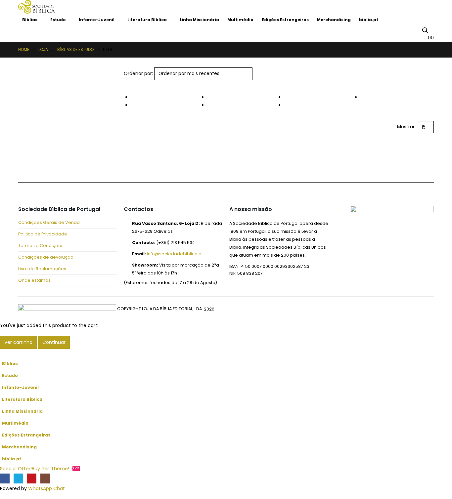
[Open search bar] (425, 30)
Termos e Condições (41, 245)
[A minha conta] (431, 29)
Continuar (54, 342)
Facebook (25, 164)
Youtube (57, 164)
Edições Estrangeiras (285, 19)
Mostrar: (406, 126)
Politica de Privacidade (42, 234)
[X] (18, 478)
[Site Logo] (36, 7)
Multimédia (240, 19)
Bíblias (29, 19)
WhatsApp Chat (46, 488)
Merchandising (334, 19)
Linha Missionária (199, 19)
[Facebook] (5, 478)
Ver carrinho (18, 342)
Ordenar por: (138, 73)
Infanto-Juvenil (96, 19)
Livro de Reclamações (42, 268)
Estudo (58, 19)
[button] (126, 84)
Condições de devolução (45, 257)
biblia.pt (368, 19)
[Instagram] (45, 478)
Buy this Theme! (55, 468)
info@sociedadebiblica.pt (175, 254)
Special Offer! (16, 468)
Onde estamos (34, 280)
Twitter (41, 164)
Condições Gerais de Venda (49, 222)
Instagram (73, 164)
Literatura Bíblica (147, 19)
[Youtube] (31, 478)
